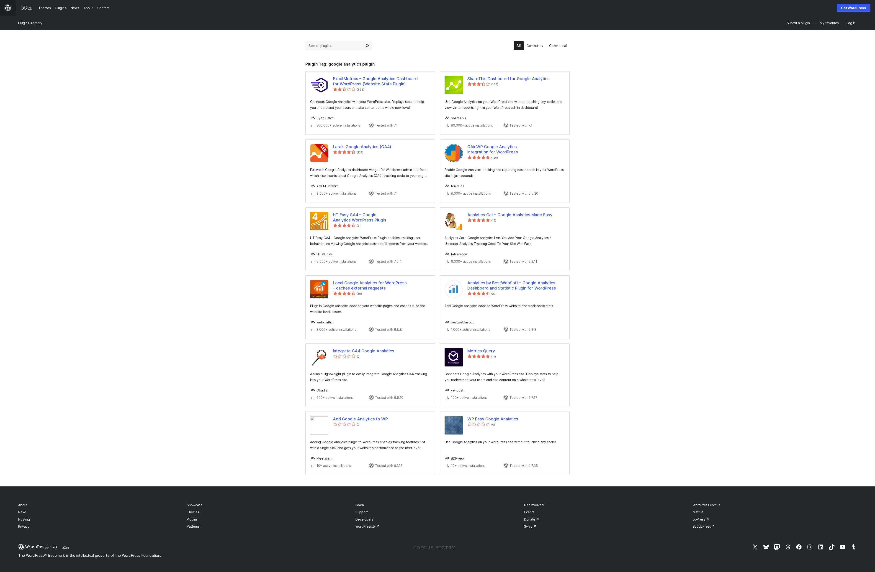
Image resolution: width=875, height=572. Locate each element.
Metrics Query (481, 350)
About (22, 505)
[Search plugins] (367, 45)
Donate (531, 519)
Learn (359, 505)
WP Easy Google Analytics (492, 419)
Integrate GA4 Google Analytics (363, 350)
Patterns (193, 526)
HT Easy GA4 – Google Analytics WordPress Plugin (359, 217)
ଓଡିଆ (65, 547)
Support (361, 512)
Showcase (195, 505)
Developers (364, 519)
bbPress (701, 519)
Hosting (24, 519)
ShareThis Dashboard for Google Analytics (508, 78)
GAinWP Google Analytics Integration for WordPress (492, 149)
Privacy (23, 526)
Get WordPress (853, 8)
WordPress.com (706, 505)
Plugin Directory (30, 23)
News (22, 512)
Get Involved (534, 505)
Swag (530, 526)
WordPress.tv (367, 526)
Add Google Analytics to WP (360, 419)
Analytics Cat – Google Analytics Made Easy (509, 214)
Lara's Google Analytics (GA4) (362, 146)
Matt (698, 512)
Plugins (192, 519)
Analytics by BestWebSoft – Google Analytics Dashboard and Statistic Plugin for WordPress (511, 285)
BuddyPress (704, 526)
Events (529, 512)
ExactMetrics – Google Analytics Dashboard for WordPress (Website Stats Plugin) (375, 81)
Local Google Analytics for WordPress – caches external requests (370, 285)
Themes (193, 512)
